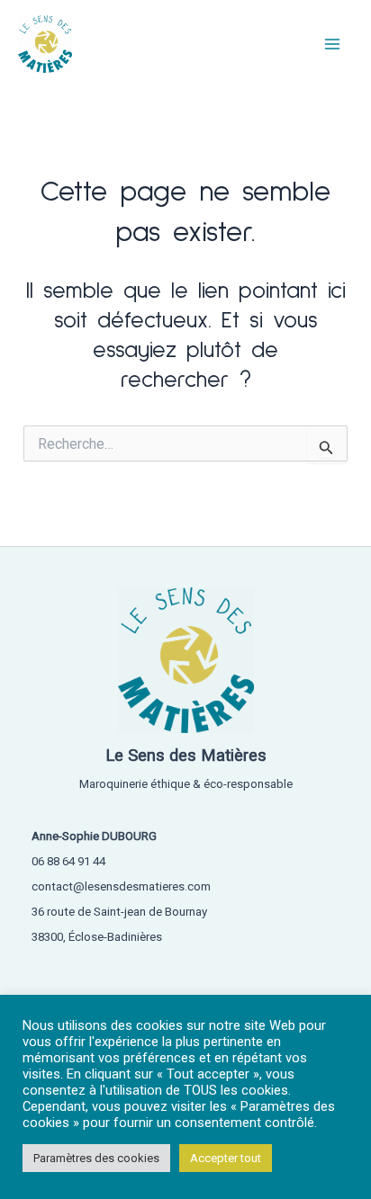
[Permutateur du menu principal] (333, 44)
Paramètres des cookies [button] (96, 1158)
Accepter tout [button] (225, 1158)
